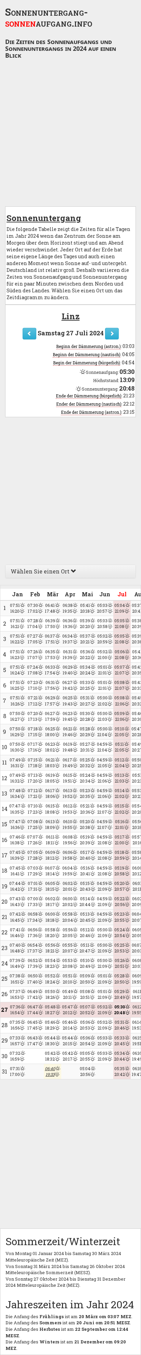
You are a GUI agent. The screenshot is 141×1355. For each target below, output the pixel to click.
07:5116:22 (15, 638)
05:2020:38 (85, 824)
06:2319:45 (68, 716)
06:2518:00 (50, 731)
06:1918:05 (50, 778)
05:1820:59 (119, 855)
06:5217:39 (33, 963)
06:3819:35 (68, 608)
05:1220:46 (85, 932)
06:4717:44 (32, 1009)
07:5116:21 (15, 623)
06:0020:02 (67, 901)
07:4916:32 (15, 778)
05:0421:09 (119, 608)
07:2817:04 (32, 623)
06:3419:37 (67, 638)
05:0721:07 (119, 669)
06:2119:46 (67, 731)
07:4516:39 (15, 855)
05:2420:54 (119, 932)
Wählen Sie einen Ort (41, 571)
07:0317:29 (32, 870)
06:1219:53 (67, 808)
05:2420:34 (85, 778)
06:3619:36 (67, 623)
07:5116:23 (15, 654)
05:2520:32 (85, 762)
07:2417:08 (32, 669)
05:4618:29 (50, 1025)
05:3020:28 (85, 716)
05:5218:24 (50, 978)
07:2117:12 (33, 700)
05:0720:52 (85, 1009)
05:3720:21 (85, 638)
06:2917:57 (50, 700)
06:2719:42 (67, 685)
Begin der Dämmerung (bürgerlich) (86, 362)
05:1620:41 (85, 870)
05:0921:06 (119, 716)
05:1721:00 (120, 839)
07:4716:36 (15, 824)
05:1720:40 (85, 855)
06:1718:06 (50, 793)
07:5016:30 (15, 747)
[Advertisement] (70, 134)
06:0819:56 (68, 839)
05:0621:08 (120, 654)
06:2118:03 (50, 762)
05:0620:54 (85, 1040)
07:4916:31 (15, 762)
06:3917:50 (50, 623)
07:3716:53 (15, 994)
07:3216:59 (15, 1056)
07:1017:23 (33, 808)
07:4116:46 (15, 932)
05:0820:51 (85, 994)
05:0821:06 (119, 700)
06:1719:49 (68, 762)
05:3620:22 (85, 654)
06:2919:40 (68, 669)
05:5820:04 (67, 916)
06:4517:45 (32, 1025)
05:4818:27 (50, 1009)
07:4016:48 (15, 947)
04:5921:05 (102, 762)
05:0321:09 (102, 1040)
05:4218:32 (50, 1056)
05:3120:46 (119, 1025)
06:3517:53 (50, 654)
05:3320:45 (119, 1040)
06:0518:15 (50, 886)
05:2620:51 (120, 963)
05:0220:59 (102, 638)
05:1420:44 (84, 901)
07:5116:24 (15, 669)
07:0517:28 (32, 855)
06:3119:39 (67, 654)
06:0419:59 (67, 870)
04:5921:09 (102, 886)
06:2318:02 (50, 747)
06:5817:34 (32, 916)
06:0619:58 (67, 855)
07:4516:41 (15, 870)
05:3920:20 (85, 623)
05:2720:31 (85, 747)
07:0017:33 (32, 901)
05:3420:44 (119, 1056)
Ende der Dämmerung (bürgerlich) (88, 395)
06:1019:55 (67, 824)
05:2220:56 (119, 901)
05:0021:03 (102, 716)
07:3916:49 (15, 963)
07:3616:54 (15, 1009)
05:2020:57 (119, 886)
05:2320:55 (119, 916)
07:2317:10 (32, 685)
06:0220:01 (68, 886)
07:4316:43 (15, 901)
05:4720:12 (67, 1009)
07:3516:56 (15, 1025)
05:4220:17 (67, 1056)
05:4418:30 (49, 1040)
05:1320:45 (85, 916)
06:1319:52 (67, 793)
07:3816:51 (15, 978)
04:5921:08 (102, 839)
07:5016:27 (15, 716)
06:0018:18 (50, 916)
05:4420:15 (67, 1040)
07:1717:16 (32, 747)
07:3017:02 (32, 608)
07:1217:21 (33, 793)
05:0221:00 (102, 654)
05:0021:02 (102, 700)
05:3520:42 (119, 1071)
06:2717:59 (50, 716)
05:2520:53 (119, 947)
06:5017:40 (32, 978)
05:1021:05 (119, 731)
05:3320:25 (85, 685)
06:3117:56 (50, 685)
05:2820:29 (85, 731)
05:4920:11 (67, 994)
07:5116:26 (15, 700)
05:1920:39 (85, 839)
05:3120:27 (85, 700)
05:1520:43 (85, 886)
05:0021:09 (102, 932)
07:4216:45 (15, 916)
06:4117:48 (50, 608)
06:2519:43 (68, 700)
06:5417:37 (32, 947)
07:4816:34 (15, 793)
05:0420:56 (85, 1071)
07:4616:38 (15, 839)
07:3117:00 (15, 1071)
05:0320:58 (102, 623)
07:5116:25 (15, 685)
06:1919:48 (68, 747)
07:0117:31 (33, 886)
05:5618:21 (50, 947)
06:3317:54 (50, 669)
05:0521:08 (119, 623)
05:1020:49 (85, 963)
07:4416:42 (15, 886)
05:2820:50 (119, 978)
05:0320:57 (102, 608)
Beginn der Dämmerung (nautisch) (86, 354)
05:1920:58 (119, 870)
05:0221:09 (102, 1009)
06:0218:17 (50, 901)
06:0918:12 (50, 855)
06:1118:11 (50, 839)
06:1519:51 (67, 778)
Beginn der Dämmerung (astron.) (88, 346)
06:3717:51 (50, 638)
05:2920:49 (119, 994)
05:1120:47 (84, 947)
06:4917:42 (32, 994)
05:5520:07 (67, 947)
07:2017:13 (32, 716)
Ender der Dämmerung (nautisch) (88, 404)
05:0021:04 (102, 731)
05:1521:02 (119, 808)
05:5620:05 (67, 932)
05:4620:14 (67, 1025)
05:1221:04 (120, 762)
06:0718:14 (50, 870)
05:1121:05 (119, 747)
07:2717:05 (32, 638)
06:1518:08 (50, 808)
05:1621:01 (119, 824)
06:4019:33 (50, 1071)
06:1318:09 (50, 824)
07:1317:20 (33, 778)
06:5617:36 (32, 932)
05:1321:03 (119, 778)
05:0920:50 (85, 978)
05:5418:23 (50, 963)
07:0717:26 (32, 839)
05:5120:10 (67, 978)
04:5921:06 (102, 778)
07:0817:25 (32, 824)
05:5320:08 (67, 963)
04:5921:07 (102, 808)
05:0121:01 (102, 669)
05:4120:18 (85, 608)
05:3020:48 (119, 1009)
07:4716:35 (15, 808)
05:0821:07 (119, 685)
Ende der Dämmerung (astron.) (91, 412)
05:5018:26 (50, 994)
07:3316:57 (15, 1040)
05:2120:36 (85, 808)
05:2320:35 (85, 793)
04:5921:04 (102, 747)
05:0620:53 (85, 1025)
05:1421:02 (120, 793)
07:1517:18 (33, 762)
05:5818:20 (50, 932)
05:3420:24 (85, 669)
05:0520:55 (85, 1056)
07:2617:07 (32, 654)
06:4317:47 (32, 1040)
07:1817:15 (33, 731)
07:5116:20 (15, 608)
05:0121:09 (102, 978)
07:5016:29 (15, 731)
